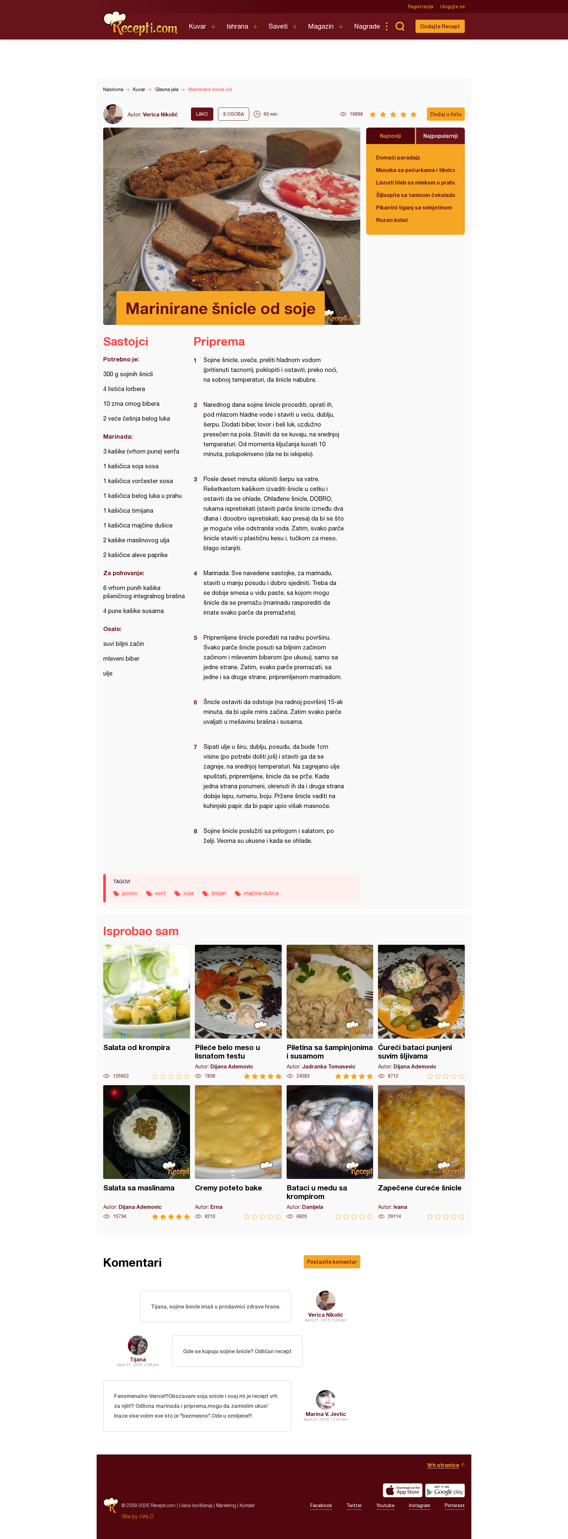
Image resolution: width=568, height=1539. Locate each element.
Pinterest (455, 1505)
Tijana (138, 1359)
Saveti (278, 26)
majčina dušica (261, 893)
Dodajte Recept (440, 26)
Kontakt (247, 1505)
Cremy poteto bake (238, 1152)
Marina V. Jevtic (326, 1414)
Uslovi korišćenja (195, 1505)
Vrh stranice (443, 1465)
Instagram (419, 1505)
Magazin (321, 26)
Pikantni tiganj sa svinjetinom (414, 207)
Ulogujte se (452, 6)
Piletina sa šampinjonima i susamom (330, 1012)
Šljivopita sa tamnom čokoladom (415, 195)
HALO (147, 1516)
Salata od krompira (146, 1012)
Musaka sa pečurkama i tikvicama (415, 170)
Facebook (321, 1505)
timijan (218, 893)
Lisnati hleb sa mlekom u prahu (415, 182)
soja (188, 893)
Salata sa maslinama (146, 1152)
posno (129, 893)
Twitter (354, 1505)
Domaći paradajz (398, 157)
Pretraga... (399, 26)
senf (160, 893)
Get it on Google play (445, 1490)
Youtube (385, 1505)
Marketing (226, 1505)
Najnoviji (390, 136)
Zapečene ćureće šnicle (421, 1152)
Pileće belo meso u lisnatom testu (238, 1012)
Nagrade (367, 26)
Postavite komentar (332, 1261)
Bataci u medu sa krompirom (330, 1152)
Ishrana (237, 26)
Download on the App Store (402, 1490)
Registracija (420, 6)
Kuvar (197, 26)
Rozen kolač (392, 220)
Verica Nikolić (160, 114)
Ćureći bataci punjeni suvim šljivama (421, 1012)
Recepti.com (141, 24)
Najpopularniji (440, 136)
